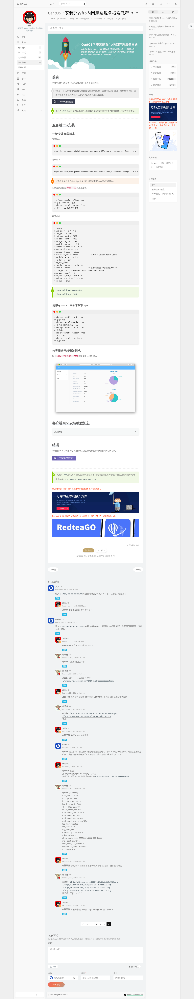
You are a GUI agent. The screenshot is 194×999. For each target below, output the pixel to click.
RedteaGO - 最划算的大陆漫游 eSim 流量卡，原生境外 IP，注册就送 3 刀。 (84, 516)
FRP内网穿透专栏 (66, 458)
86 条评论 (98, 18)
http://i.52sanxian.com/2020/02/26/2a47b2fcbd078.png (88, 884)
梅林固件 (169, 163)
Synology (154, 163)
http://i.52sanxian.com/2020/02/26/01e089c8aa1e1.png (94, 713)
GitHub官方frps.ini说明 (67, 294)
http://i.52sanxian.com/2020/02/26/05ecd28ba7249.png (88, 716)
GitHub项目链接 (66, 101)
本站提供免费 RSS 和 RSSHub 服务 (163, 26)
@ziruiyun (66, 645)
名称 (50, 973)
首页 (55, 28)
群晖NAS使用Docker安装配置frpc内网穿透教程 (169, 18)
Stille (53, 18)
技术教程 (122, 18)
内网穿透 (159, 167)
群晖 (162, 163)
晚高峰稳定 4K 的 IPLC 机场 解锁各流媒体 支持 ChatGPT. (76, 489)
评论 (50, 943)
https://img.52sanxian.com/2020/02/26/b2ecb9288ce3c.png (89, 681)
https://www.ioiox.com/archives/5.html (80, 479)
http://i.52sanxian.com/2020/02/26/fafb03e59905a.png (87, 887)
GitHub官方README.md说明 (70, 290)
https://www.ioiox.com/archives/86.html (112, 776)
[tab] (153, 12)
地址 (115, 973)
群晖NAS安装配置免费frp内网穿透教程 (165, 35)
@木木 (65, 610)
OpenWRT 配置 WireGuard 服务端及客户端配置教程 (171, 51)
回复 (57, 598)
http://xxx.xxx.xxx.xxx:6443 (72, 593)
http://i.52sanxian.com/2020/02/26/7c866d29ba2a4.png (88, 890)
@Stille (65, 661)
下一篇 (138, 569)
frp (152, 167)
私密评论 (133, 966)
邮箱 (83, 973)
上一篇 (53, 569)
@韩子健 (66, 697)
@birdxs (65, 770)
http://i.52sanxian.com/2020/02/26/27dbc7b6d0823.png (94, 882)
